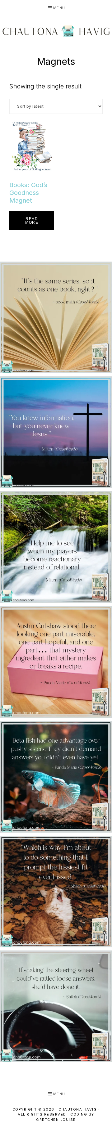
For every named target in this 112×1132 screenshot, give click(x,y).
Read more (31, 221)
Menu (59, 8)
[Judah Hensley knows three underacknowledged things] (56, 317)
